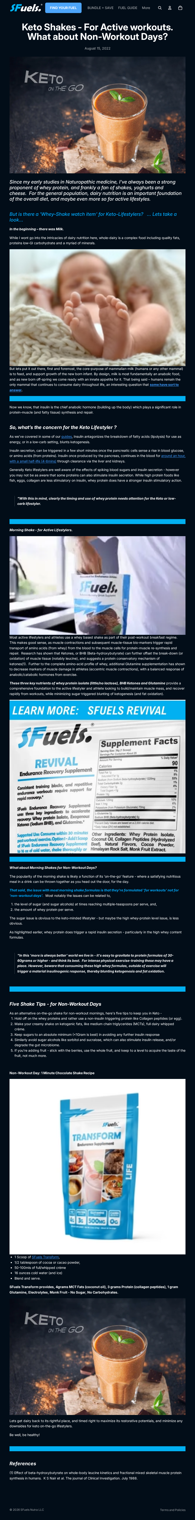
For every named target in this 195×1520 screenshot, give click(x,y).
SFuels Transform (45, 1257)
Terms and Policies (172, 1510)
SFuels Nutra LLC (32, 1509)
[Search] (160, 8)
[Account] (170, 8)
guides (66, 436)
